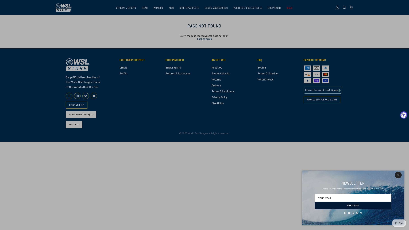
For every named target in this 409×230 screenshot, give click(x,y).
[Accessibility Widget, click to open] (403, 115)
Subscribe (353, 205)
